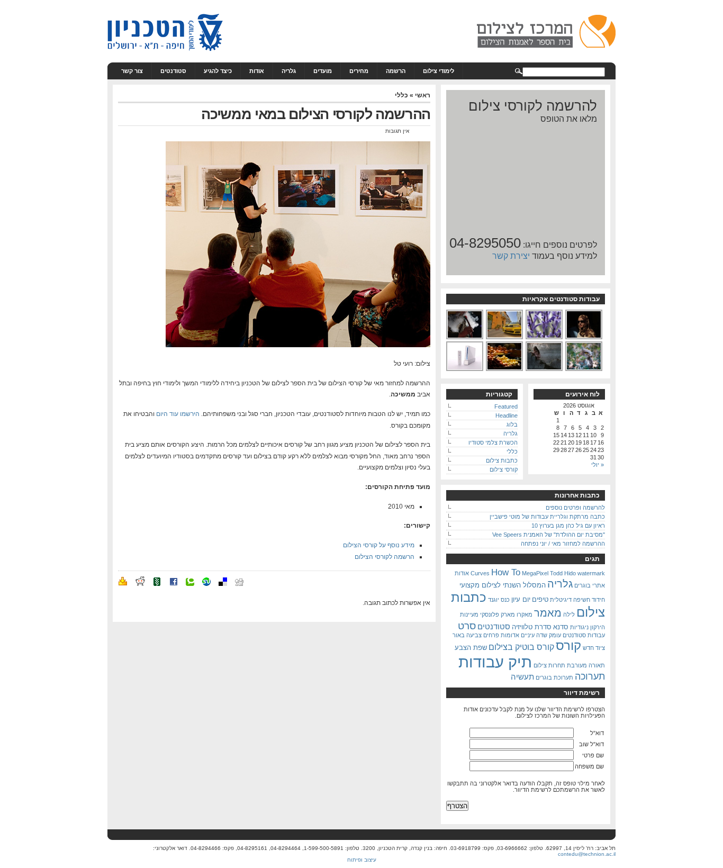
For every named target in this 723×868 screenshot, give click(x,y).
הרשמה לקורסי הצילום (384, 556)
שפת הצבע (471, 648)
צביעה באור (467, 635)
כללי (401, 95)
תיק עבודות (495, 662)
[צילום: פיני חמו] (505, 338)
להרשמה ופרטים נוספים (575, 507)
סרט (467, 625)
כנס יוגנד (499, 599)
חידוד (598, 599)
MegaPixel (535, 573)
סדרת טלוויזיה (532, 627)
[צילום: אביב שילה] (505, 370)
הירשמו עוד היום (178, 414)
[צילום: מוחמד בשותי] (584, 338)
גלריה (289, 71)
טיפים (540, 599)
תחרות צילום (549, 665)
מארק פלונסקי (497, 614)
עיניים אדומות (518, 635)
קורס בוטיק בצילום (521, 647)
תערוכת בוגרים (554, 677)
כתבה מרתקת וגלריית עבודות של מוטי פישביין (547, 516)
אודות (256, 71)
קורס (568, 645)
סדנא (560, 627)
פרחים (491, 635)
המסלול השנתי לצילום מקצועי (502, 585)
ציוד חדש (594, 648)
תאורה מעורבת (586, 665)
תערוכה (590, 676)
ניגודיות (579, 627)
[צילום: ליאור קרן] (584, 370)
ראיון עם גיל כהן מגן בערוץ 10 (568, 525)
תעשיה (522, 677)
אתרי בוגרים (589, 585)
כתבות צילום (502, 460)
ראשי (422, 95)
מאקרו (524, 614)
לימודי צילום (438, 71)
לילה (569, 614)
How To (505, 572)
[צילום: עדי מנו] (545, 338)
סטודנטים (173, 71)
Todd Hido (563, 573)
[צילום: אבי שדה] (465, 338)
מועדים (322, 71)
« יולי (597, 465)
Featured (506, 406)
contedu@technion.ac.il (587, 854)
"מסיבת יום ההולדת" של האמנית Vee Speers (548, 534)
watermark (591, 573)
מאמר (548, 613)
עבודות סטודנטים (584, 635)
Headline (506, 415)
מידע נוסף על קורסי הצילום (378, 545)
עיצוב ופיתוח (361, 860)
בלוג (512, 424)
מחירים (358, 71)
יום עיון (520, 599)
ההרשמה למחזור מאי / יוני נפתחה (563, 543)
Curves (480, 573)
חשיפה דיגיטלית (570, 599)
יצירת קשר (511, 255)
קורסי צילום (504, 469)
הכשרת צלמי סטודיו (493, 442)
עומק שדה (548, 635)
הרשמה (395, 71)
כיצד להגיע (218, 71)
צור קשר (132, 71)
